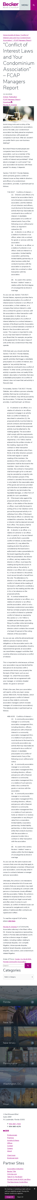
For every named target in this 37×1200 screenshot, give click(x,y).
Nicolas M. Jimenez (10, 105)
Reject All (20, 1197)
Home (5, 35)
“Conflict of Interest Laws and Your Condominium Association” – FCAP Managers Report (17, 38)
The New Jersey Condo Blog (17, 1182)
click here (11, 921)
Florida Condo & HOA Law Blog (18, 1179)
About (9, 1151)
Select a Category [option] (10, 977)
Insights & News (14, 35)
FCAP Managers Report (11, 99)
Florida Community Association (14, 962)
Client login (11, 1155)
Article (5, 97)
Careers (10, 1148)
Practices (10, 1138)
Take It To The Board (14, 1177)
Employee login (12, 1158)
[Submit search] (28, 965)
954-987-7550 (15, 1124)
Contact (10, 1146)
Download (7, 102)
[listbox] (18, 977)
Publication (13, 97)
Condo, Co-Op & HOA (23, 959)
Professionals (12, 1135)
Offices (9, 1143)
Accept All (10, 1197)
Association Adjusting (15, 1169)
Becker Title (11, 1171)
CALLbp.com (12, 1174)
